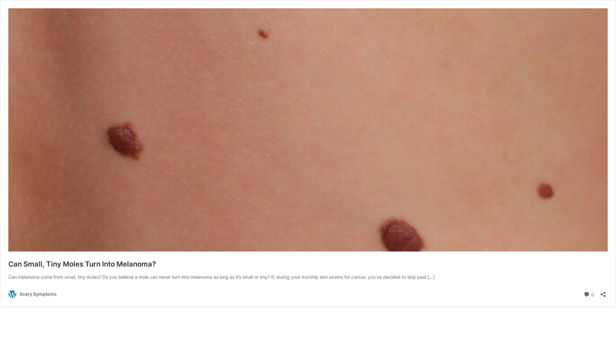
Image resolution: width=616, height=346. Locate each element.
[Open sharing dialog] (603, 292)
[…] (431, 277)
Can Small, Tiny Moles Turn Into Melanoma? (82, 264)
